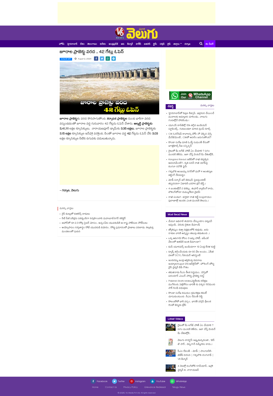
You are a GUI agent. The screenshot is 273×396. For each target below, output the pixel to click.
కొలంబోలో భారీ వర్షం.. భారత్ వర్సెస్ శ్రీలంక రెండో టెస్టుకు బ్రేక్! (189, 303)
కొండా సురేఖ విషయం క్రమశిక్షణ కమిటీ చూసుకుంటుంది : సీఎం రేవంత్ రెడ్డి (187, 295)
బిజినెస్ (147, 44)
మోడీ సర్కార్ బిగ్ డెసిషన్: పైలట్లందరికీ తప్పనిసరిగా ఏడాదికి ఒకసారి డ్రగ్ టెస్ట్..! (187, 182)
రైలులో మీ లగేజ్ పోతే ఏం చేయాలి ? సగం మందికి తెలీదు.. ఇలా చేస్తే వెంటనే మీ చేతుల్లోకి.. (191, 153)
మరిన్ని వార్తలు (207, 106)
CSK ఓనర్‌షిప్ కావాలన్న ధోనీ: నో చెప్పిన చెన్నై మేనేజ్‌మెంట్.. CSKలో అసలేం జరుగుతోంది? (190, 136)
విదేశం (103, 44)
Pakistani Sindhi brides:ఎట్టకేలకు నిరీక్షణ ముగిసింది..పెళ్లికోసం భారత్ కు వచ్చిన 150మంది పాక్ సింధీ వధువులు (191, 284)
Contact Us (111, 387)
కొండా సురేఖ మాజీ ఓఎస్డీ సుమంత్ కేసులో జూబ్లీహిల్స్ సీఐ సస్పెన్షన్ (189, 144)
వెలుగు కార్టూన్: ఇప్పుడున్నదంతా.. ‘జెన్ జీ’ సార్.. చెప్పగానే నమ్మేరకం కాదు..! (196, 342)
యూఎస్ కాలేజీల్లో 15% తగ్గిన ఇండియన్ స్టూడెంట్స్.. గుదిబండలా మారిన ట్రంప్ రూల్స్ (189, 127)
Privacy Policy (130, 387)
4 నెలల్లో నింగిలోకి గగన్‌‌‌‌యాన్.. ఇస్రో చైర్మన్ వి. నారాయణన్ (195, 368)
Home (95, 387)
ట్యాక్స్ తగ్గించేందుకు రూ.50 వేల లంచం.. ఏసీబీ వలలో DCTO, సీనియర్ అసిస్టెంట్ (191, 254)
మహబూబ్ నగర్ (66, 59)
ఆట (122, 44)
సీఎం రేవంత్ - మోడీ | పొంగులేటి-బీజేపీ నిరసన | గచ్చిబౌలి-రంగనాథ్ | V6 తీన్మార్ (196, 355)
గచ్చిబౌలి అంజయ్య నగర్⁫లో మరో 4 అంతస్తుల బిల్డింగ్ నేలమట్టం (190, 173)
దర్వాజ (187, 44)
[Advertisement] (136, 12)
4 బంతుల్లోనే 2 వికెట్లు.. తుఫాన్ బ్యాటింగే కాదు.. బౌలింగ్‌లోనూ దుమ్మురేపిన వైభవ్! (191, 191)
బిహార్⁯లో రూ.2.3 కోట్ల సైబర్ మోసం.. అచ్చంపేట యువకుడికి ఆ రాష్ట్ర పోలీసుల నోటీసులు (105, 223)
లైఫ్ (169, 44)
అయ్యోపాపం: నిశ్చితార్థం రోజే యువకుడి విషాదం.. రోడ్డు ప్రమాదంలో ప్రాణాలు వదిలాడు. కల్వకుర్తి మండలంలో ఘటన (107, 230)
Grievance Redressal (155, 387)
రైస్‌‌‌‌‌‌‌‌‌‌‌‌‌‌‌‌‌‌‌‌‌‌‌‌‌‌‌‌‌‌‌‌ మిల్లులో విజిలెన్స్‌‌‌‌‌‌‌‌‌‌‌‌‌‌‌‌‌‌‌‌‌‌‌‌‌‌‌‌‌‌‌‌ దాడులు (76, 214)
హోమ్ (61, 44)
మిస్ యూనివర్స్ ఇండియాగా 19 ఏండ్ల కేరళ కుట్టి (191, 247)
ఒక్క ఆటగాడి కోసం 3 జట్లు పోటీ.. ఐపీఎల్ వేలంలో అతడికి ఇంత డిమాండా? (188, 240)
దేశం (82, 44)
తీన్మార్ (130, 44)
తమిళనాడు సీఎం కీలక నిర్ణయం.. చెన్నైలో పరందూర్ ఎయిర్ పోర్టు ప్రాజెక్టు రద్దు (188, 274)
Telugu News (178, 387)
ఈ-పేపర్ (209, 44)
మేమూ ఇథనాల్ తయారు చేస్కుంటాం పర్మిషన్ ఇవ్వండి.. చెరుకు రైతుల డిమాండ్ (190, 223)
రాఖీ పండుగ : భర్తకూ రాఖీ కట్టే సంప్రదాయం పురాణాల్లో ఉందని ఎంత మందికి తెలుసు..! (190, 199)
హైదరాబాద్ (72, 44)
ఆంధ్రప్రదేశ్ (113, 44)
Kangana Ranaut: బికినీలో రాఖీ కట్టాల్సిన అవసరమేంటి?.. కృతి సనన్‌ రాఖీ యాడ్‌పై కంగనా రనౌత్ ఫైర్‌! (188, 163)
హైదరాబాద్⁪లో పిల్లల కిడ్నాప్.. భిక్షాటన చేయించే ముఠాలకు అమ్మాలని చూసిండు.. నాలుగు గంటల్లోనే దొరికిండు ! (191, 117)
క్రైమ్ (155, 44)
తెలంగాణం (92, 44)
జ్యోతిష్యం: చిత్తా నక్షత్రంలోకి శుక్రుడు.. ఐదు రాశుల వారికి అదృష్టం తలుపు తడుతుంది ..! (189, 232)
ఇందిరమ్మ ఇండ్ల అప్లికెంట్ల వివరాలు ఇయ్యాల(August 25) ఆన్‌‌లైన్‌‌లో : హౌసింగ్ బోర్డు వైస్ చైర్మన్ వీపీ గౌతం (191, 264)
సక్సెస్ (162, 44)
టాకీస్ (138, 44)
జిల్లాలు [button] (176, 44)
